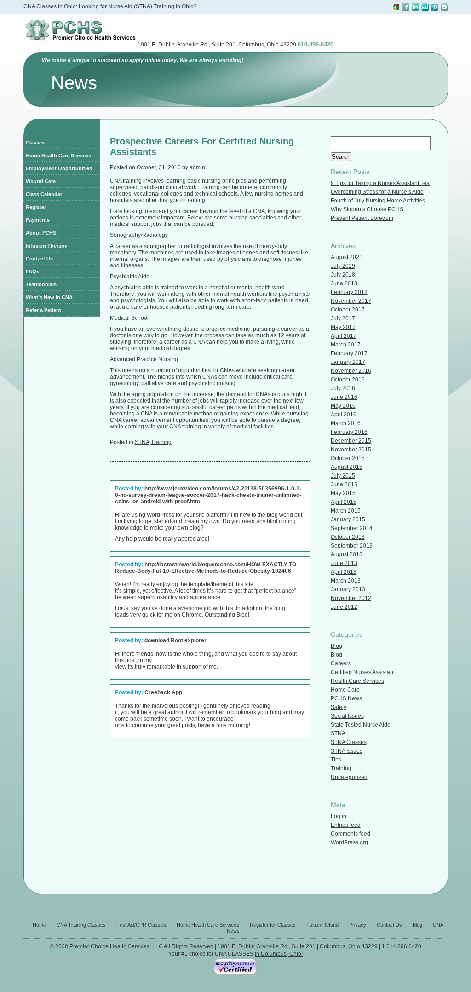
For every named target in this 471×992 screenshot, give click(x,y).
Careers (341, 663)
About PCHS (41, 233)
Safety (338, 707)
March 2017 (346, 344)
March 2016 (346, 423)
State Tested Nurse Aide (361, 724)
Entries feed (346, 825)
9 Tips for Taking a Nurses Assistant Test (381, 183)
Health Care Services (357, 681)
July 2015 (343, 476)
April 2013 (343, 572)
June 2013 (344, 563)
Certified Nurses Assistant (363, 672)
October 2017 (348, 309)
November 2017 (351, 301)
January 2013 (348, 589)
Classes (35, 142)
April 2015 (343, 502)
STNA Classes (349, 742)
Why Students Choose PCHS (367, 209)
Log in (338, 816)
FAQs (32, 271)
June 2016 (344, 397)
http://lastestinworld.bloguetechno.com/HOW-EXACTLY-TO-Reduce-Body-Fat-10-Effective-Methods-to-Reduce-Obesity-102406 (206, 567)
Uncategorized (349, 777)
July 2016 (343, 388)
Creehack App (163, 692)
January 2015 (348, 519)
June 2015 (344, 484)
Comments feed (350, 834)
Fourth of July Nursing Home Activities (378, 200)
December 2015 (351, 441)
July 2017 (343, 318)
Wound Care (41, 181)
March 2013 (346, 580)
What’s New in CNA (49, 297)
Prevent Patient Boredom (362, 218)
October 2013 (348, 537)
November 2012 (351, 598)
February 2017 (349, 353)
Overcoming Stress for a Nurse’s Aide (377, 192)
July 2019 (343, 266)
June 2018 (344, 283)
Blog (336, 646)
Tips (336, 759)
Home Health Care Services (58, 155)
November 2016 (351, 371)
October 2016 (348, 379)
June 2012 (344, 607)
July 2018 (343, 274)
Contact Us (39, 258)
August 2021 (346, 257)
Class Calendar (44, 194)
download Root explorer (175, 640)
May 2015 (343, 493)
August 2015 (346, 467)
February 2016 (349, 432)
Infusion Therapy (46, 245)
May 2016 (343, 406)
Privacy (357, 925)
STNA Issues (346, 751)
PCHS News (346, 698)
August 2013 (346, 554)
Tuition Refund (322, 925)
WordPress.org (349, 842)
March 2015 (346, 511)
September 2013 (352, 545)
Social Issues (347, 716)
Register (36, 207)
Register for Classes (273, 925)
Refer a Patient (43, 310)
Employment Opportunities (59, 168)
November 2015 (351, 449)
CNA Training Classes (81, 925)
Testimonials (41, 284)
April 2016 (343, 414)
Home (39, 925)
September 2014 (352, 528)
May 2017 (343, 327)
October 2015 (348, 458)
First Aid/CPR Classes (141, 925)
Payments (38, 220)
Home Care (345, 689)
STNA (142, 442)
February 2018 (349, 292)
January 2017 (348, 362)
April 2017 (343, 336)
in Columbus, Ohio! (279, 954)
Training (161, 442)
